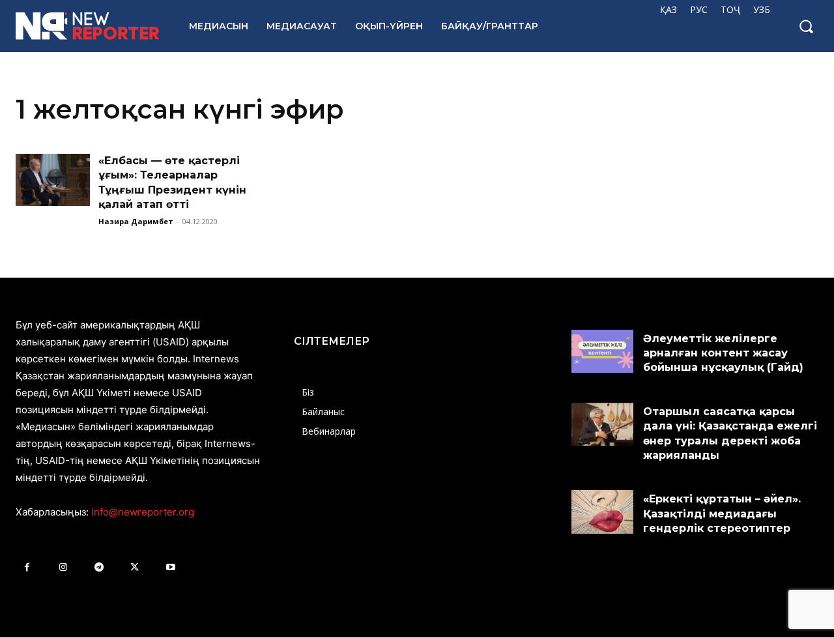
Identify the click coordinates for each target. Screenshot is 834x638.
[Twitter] (134, 567)
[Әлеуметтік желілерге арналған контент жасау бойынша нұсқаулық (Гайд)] (602, 351)
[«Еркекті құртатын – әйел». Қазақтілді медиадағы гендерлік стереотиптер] (602, 511)
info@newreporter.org (142, 512)
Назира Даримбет (135, 221)
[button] (806, 26)
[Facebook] (27, 567)
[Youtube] (170, 567)
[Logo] (88, 26)
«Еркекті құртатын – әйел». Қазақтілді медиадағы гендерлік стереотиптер (722, 513)
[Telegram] (98, 567)
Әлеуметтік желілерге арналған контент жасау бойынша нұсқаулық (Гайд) (723, 353)
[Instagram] (62, 567)
